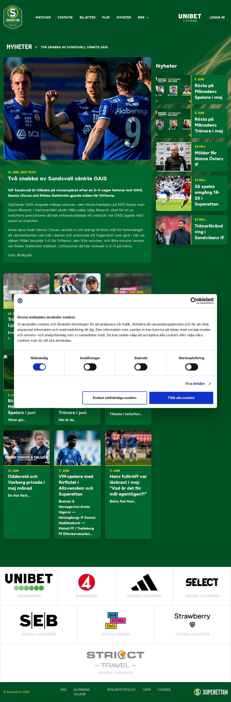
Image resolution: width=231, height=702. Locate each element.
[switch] (90, 367)
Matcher (43, 17)
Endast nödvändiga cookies (114, 398)
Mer (141, 17)
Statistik (65, 17)
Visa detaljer (195, 383)
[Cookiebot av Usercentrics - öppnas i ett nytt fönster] (194, 300)
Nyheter (124, 17)
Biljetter (87, 17)
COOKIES (164, 689)
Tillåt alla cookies (181, 398)
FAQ (63, 689)
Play (106, 17)
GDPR (147, 689)
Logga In (217, 17)
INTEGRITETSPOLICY (121, 689)
